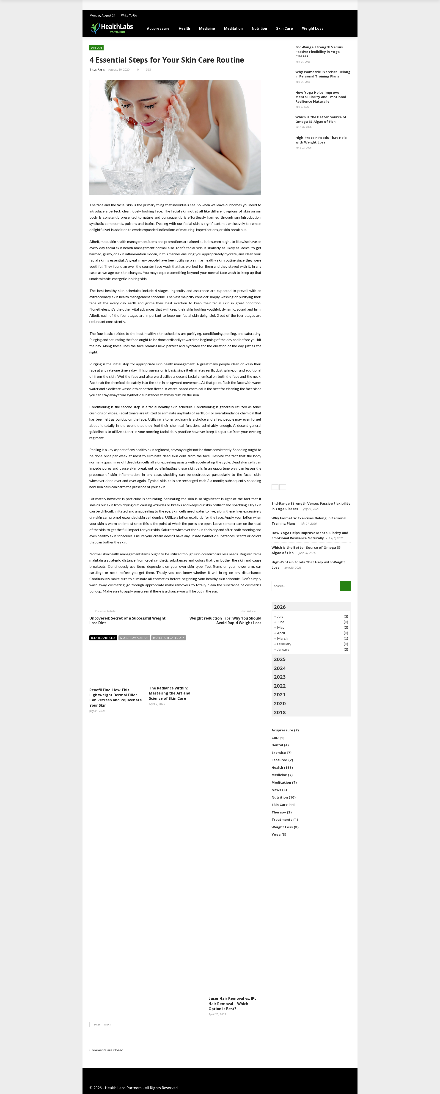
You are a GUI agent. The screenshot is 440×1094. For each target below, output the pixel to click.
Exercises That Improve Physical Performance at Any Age (146, 5)
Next (107, 1024)
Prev (97, 1024)
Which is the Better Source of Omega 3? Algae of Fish (320, 119)
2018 (280, 712)
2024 (280, 667)
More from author (134, 638)
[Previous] (275, 487)
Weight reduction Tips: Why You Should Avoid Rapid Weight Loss (225, 621)
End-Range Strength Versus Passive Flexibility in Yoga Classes (319, 51)
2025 (280, 659)
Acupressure (158, 28)
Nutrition (259, 28)
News (276, 789)
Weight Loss (313, 28)
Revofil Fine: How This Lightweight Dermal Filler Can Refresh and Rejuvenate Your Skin (115, 697)
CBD (275, 737)
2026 (280, 606)
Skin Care (284, 28)
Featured (279, 760)
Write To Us (129, 15)
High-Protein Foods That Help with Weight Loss (321, 139)
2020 (280, 703)
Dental (277, 745)
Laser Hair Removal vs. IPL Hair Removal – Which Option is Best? (232, 1003)
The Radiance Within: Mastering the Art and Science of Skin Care (169, 693)
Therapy (279, 812)
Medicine (207, 28)
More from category (168, 638)
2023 (280, 676)
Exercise (279, 752)
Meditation (233, 28)
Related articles (103, 638)
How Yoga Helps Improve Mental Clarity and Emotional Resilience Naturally (320, 97)
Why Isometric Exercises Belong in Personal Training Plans (322, 74)
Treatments (282, 819)
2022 (280, 685)
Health (184, 28)
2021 (280, 694)
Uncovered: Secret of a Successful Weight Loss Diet (127, 621)
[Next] (282, 487)
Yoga (276, 834)
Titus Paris (97, 69)
